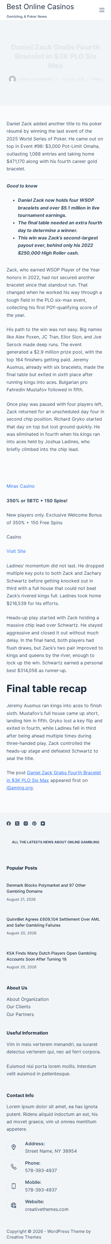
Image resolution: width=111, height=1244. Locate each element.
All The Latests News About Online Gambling (55, 842)
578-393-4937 (41, 1170)
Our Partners (20, 1014)
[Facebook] (9, 823)
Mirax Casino (21, 486)
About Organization (28, 999)
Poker (96, 79)
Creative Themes (24, 1237)
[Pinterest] (34, 823)
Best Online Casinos (40, 6)
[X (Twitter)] (17, 823)
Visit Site (16, 551)
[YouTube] (43, 823)
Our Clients (18, 1006)
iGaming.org (20, 788)
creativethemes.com (47, 1209)
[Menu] (101, 10)
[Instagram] (26, 823)
